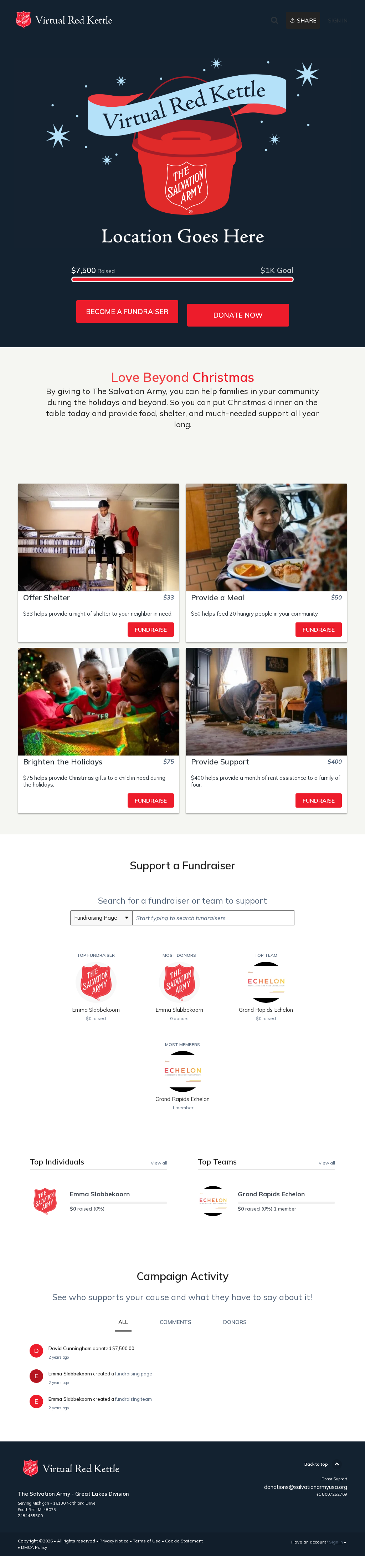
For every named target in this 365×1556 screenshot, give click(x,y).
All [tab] (123, 1322)
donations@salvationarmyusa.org (305, 1487)
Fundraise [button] (151, 629)
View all (159, 1162)
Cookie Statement (184, 1541)
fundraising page (133, 1373)
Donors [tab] (235, 1322)
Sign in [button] (338, 20)
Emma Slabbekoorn (100, 1194)
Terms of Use (147, 1541)
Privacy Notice (114, 1541)
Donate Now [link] (238, 315)
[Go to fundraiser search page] (274, 20)
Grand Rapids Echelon (271, 1194)
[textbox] (213, 917)
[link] (64, 20)
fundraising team (133, 1399)
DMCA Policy (34, 1547)
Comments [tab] (175, 1322)
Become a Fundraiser (127, 311)
